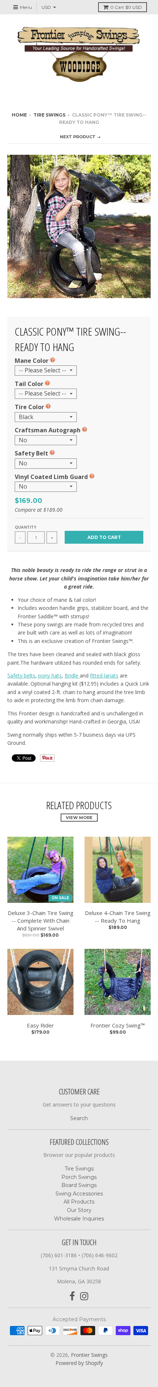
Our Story (79, 1210)
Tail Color (29, 384)
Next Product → (80, 136)
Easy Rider (40, 1025)
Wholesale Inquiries (79, 1218)
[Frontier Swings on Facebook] (72, 1296)
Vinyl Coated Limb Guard (51, 477)
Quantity (25, 527)
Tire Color (29, 407)
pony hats (50, 675)
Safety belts (21, 675)
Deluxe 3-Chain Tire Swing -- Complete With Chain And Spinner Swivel (40, 920)
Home (19, 115)
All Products (79, 1201)
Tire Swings (49, 115)
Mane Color (32, 361)
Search (79, 1118)
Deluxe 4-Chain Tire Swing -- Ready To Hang (118, 916)
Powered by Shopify (79, 1362)
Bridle (72, 675)
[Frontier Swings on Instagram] (84, 1296)
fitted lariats (104, 675)
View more (79, 817)
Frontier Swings (89, 1354)
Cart (126, 7)
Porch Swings (79, 1177)
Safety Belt (31, 453)
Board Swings (79, 1185)
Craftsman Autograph (47, 430)
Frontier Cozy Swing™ (117, 1025)
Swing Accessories (79, 1193)
